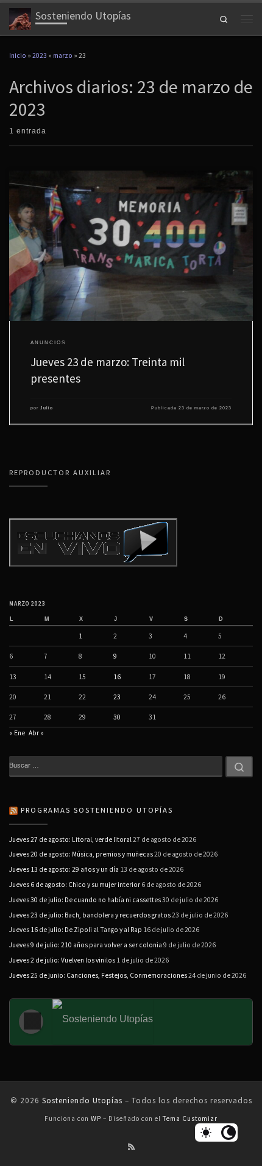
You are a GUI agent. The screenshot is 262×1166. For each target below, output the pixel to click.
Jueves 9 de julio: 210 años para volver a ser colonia (85, 945)
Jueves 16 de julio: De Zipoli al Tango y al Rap (75, 929)
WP (96, 1118)
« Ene (17, 733)
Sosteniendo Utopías (82, 1100)
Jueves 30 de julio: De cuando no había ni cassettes (85, 900)
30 (117, 717)
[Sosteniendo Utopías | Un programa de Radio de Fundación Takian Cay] (20, 17)
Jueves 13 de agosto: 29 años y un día (64, 869)
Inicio (17, 55)
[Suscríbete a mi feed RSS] (131, 1147)
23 (117, 697)
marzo (63, 55)
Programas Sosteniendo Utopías (97, 809)
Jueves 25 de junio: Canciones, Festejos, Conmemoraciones (98, 975)
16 (117, 677)
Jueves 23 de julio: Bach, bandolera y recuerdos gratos (90, 915)
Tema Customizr (190, 1118)
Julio (46, 408)
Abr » (36, 733)
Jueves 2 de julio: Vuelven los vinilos (62, 960)
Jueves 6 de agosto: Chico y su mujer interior (74, 884)
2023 (39, 55)
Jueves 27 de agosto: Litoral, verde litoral (70, 839)
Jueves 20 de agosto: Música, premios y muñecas (81, 854)
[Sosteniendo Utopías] (121, 1022)
